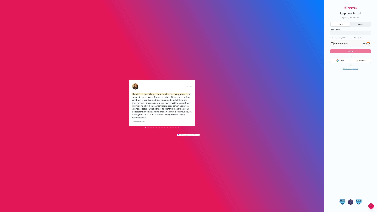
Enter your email (335, 30)
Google (341, 61)
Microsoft (362, 61)
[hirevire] (350, 8)
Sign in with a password (350, 69)
